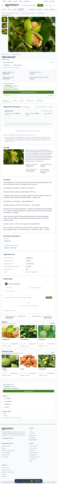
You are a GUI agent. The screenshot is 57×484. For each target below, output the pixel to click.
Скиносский (42, 339)
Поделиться (8, 404)
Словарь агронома (33, 452)
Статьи (20, 1)
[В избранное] (17, 327)
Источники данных (6, 469)
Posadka (28, 135)
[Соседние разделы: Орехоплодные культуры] (35, 13)
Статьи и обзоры (33, 446)
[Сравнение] (50, 5)
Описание (21, 100)
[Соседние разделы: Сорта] (20, 13)
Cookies (48, 482)
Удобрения (52, 9)
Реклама (4, 474)
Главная (4, 1)
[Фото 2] (4, 25)
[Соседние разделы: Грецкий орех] (44, 13)
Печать (7, 407)
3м (44, 110)
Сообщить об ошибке (10, 310)
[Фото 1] (4, 19)
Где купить (6, 100)
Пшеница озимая (6, 446)
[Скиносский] (46, 331)
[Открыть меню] (2, 5)
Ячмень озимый (5, 454)
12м (50, 110)
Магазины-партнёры (34, 457)
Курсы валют (32, 459)
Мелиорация (32, 437)
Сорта (17, 13)
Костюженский (25, 339)
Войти (30, 297)
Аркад (22, 369)
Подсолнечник (32, 9)
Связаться (4, 476)
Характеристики (30, 100)
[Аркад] (28, 361)
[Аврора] (10, 361)
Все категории (32, 439)
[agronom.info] (12, 5)
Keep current (37, 481)
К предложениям (28, 391)
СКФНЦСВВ (5, 370)
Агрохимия (32, 433)
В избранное (7, 95)
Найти (40, 5)
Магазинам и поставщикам (8, 472)
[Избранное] (46, 5)
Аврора (4, 369)
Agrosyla (17, 135)
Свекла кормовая (6, 452)
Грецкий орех (40, 13)
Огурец (46, 9)
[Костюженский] (28, 331)
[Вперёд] (47, 323)
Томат (9, 9)
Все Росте (33, 135)
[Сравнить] (17, 329)
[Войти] (53, 5)
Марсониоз (13, 247)
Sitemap (53, 482)
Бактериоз (6, 247)
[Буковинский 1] (10, 331)
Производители (33, 454)
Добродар (22, 135)
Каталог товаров (11, 13)
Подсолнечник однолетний (8, 450)
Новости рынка (33, 448)
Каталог (10, 1)
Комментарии (39, 100)
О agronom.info (5, 467)
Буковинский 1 (6, 339)
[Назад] (43, 323)
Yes (31, 481)
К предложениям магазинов (27, 92)
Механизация (32, 435)
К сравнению (8, 401)
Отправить (49, 297)
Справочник (27, 1)
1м (41, 110)
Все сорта (52, 323)
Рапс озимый (5, 457)
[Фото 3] (4, 31)
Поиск (30, 461)
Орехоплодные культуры (28, 13)
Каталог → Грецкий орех (32, 272)
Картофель (40, 9)
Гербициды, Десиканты (21, 9)
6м (47, 110)
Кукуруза (14, 9)
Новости (15, 1)
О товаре (15, 100)
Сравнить (51, 95)
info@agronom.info (8, 438)
